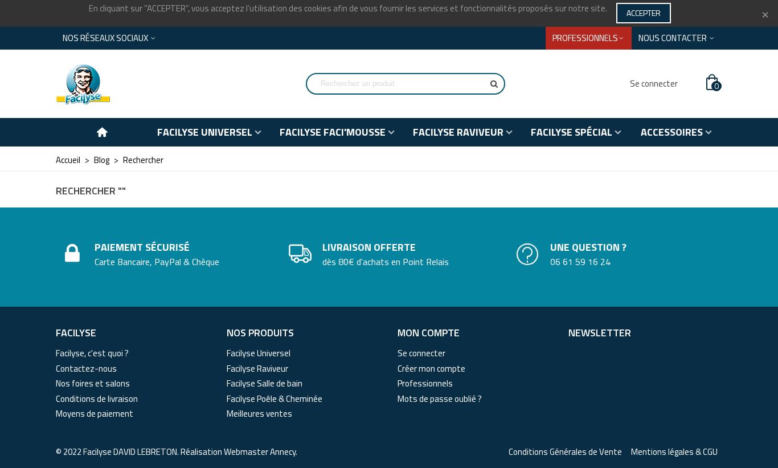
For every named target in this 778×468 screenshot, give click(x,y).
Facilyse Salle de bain (264, 383)
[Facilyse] (118, 84)
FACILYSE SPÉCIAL (571, 132)
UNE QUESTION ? (588, 247)
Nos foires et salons (93, 383)
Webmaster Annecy (260, 451)
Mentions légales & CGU (674, 452)
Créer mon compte (431, 368)
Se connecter (421, 353)
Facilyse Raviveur (257, 368)
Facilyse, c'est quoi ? (92, 353)
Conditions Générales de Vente (565, 452)
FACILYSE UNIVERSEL (204, 132)
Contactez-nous (86, 368)
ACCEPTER (644, 13)
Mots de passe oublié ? (440, 398)
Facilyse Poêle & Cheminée (274, 398)
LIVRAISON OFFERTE (369, 247)
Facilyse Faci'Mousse (333, 132)
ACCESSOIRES (672, 132)
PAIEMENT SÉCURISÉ (142, 247)
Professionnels (425, 383)
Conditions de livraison (97, 398)
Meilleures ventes (259, 413)
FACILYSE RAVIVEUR (458, 132)
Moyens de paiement (94, 413)
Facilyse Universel (258, 353)
